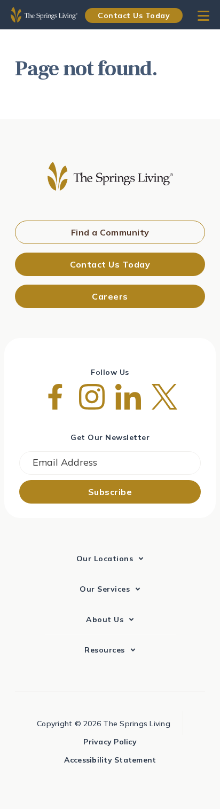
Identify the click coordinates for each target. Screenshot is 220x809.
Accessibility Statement (110, 760)
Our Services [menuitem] (105, 589)
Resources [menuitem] (104, 650)
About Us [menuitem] (104, 619)
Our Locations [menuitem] (104, 558)
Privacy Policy (110, 742)
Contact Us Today (134, 15)
